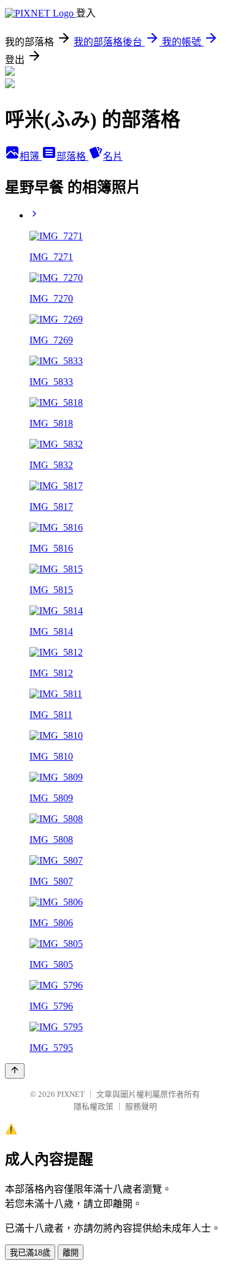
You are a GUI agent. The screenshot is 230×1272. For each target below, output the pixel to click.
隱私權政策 (93, 1106)
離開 (71, 1252)
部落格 (72, 156)
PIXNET (71, 1094)
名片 (113, 156)
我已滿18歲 (30, 1252)
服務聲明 (141, 1106)
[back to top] (15, 1071)
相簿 (31, 156)
